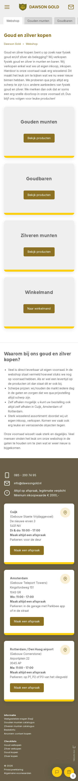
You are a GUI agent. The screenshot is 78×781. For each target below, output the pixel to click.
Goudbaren (64, 20)
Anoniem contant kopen (17, 733)
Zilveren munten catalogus (19, 726)
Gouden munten (38, 20)
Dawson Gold (12, 43)
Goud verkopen (12, 745)
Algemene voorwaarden (17, 773)
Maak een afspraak (27, 550)
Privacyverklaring (13, 769)
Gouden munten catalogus (19, 722)
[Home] (39, 7)
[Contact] (71, 7)
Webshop (12, 20)
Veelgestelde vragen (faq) (18, 718)
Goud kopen (11, 752)
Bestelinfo (9, 729)
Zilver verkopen (12, 748)
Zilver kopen (11, 756)
